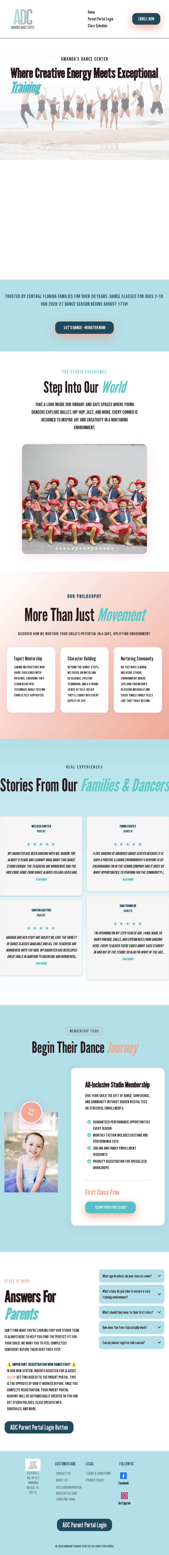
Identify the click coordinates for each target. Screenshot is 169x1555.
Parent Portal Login (100, 19)
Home (91, 12)
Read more (41, 879)
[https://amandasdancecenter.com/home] (33, 1465)
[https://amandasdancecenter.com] (23, 19)
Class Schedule (97, 25)
